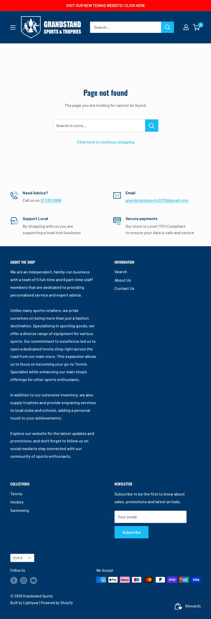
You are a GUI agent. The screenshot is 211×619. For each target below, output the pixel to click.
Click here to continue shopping (105, 141)
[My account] (186, 27)
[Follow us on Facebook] (13, 580)
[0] (196, 27)
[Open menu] (12, 27)
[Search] (167, 27)
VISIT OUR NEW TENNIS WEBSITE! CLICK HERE (105, 5)
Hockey (17, 501)
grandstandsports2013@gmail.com (157, 200)
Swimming (19, 510)
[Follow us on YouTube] (33, 580)
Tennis (16, 493)
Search (121, 271)
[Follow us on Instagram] (23, 580)
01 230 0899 (51, 200)
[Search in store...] (151, 125)
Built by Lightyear (24, 603)
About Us (123, 280)
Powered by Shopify (57, 603)
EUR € (18, 558)
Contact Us (124, 288)
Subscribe (131, 532)
